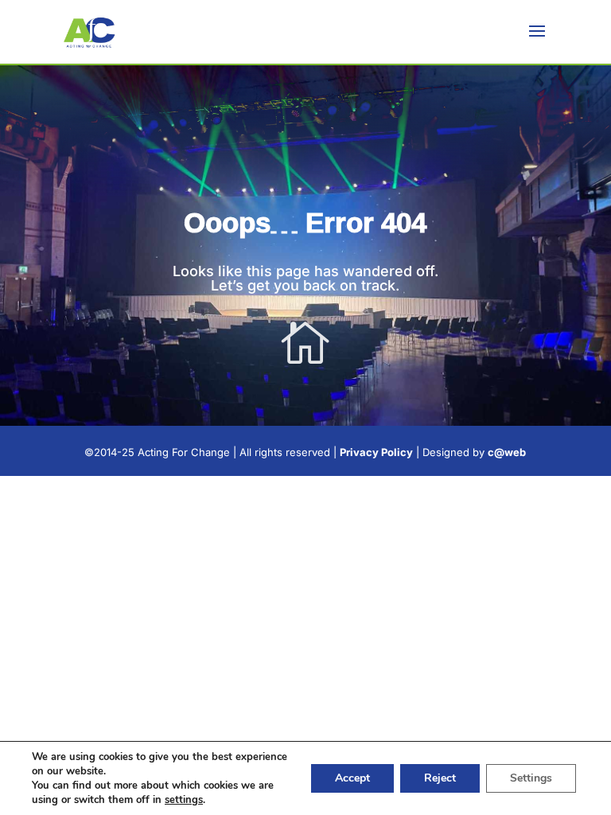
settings (184, 800)
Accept (352, 778)
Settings (531, 778)
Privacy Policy (376, 452)
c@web (507, 452)
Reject (440, 778)
